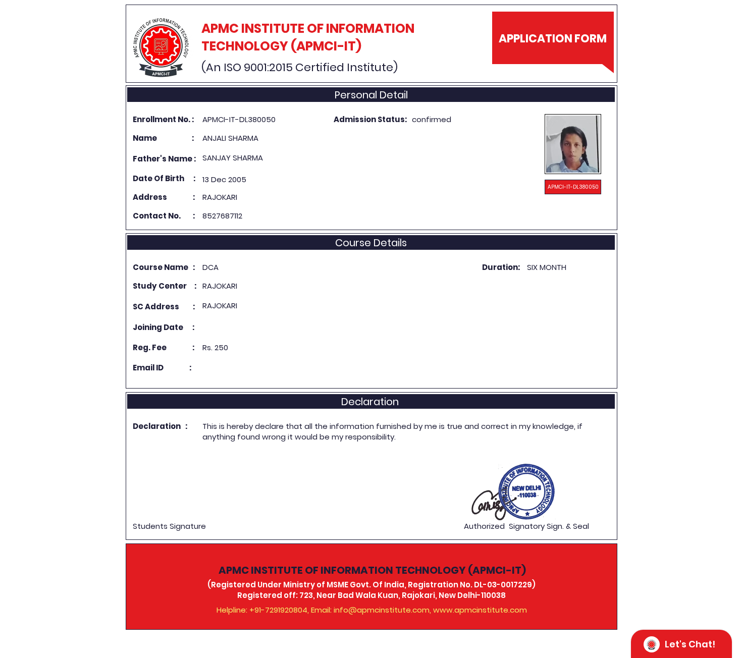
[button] (573, 187)
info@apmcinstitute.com (382, 610)
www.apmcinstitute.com (480, 610)
